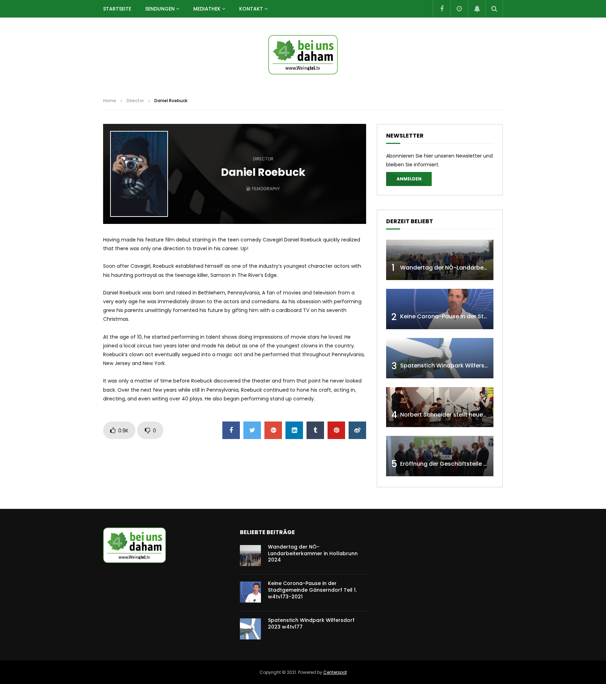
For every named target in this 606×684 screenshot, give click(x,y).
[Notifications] (476, 9)
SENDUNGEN (160, 8)
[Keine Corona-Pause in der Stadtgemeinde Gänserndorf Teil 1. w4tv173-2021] (439, 309)
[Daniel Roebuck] (139, 174)
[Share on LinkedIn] (294, 430)
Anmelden (409, 179)
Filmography (266, 189)
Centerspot (335, 672)
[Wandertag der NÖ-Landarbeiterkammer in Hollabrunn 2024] (439, 260)
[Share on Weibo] (357, 430)
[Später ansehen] (459, 9)
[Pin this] (336, 430)
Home (109, 101)
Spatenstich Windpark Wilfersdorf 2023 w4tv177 (468, 365)
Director (135, 101)
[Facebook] (441, 9)
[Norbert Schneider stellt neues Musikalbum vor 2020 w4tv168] (439, 407)
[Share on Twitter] (252, 430)
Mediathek (207, 8)
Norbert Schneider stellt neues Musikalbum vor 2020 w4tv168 (486, 415)
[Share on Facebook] (231, 430)
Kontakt (251, 8)
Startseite (117, 8)
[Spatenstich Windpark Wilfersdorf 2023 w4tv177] (439, 358)
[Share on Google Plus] (273, 430)
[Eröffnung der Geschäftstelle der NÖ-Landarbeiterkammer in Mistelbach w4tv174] (439, 456)
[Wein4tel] (303, 54)
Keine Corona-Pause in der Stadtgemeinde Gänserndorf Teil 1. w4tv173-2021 (312, 590)
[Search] (494, 9)
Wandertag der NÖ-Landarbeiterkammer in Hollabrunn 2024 (485, 268)
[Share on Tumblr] (315, 430)
